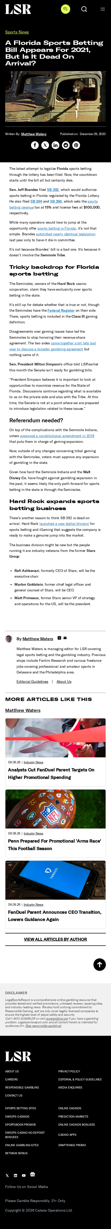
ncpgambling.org (57, 1018)
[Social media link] (35, 145)
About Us (64, 681)
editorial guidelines (32, 681)
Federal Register (60, 310)
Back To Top (99, 964)
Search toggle (84, 9)
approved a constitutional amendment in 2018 (57, 436)
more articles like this (48, 699)
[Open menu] (103, 9)
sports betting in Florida (56, 228)
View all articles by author (55, 939)
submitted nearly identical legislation (65, 234)
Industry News (33, 762)
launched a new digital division (64, 524)
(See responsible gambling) (43, 1026)
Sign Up (65, 9)
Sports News (17, 32)
